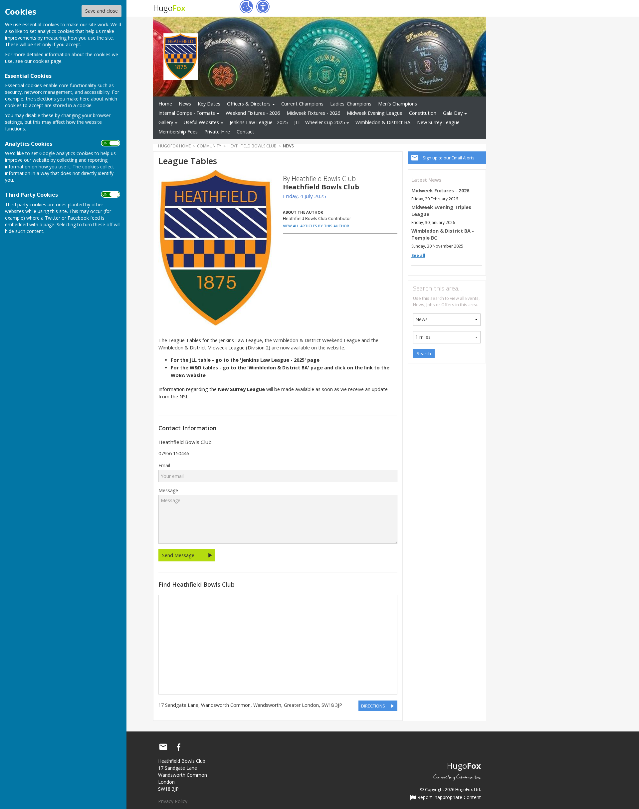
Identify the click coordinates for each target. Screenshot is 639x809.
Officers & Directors (249, 104)
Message (168, 490)
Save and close (101, 11)
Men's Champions (397, 104)
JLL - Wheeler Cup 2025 (319, 122)
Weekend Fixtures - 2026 (253, 113)
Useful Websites (201, 122)
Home (165, 104)
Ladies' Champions (350, 104)
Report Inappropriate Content (448, 797)
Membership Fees (178, 131)
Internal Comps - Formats (186, 113)
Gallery (165, 122)
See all (418, 255)
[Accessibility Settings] (263, 6)
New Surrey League (438, 122)
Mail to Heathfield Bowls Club (163, 747)
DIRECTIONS (373, 706)
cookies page (47, 61)
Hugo (169, 7)
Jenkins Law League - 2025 (259, 122)
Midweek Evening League (374, 113)
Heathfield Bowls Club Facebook (178, 747)
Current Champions (302, 104)
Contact (245, 131)
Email (164, 465)
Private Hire (217, 131)
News (185, 104)
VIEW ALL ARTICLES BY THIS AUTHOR (316, 226)
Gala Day (453, 113)
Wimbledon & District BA (382, 122)
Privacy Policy (172, 801)
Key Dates (209, 104)
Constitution (422, 113)
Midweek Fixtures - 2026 (313, 113)
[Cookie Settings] (246, 6)
